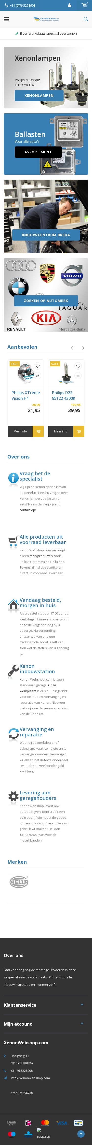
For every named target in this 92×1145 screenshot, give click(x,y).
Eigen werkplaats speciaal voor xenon (48, 33)
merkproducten (41, 556)
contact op (27, 510)
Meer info (20, 431)
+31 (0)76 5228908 (22, 5)
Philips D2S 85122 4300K (63, 395)
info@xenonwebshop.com (30, 1078)
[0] (84, 5)
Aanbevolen (22, 347)
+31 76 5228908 (22, 1070)
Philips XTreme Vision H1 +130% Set (26, 395)
